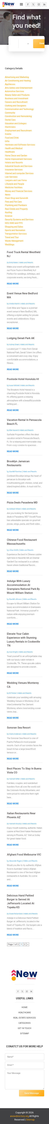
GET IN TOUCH (24, 1028)
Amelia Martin (14, 304)
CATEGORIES (25, 1023)
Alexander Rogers (15, 861)
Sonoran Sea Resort (18, 727)
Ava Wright (13, 652)
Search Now (43, 45)
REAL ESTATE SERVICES (24, 1018)
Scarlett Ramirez (15, 472)
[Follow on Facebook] (28, 4)
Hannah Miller (14, 779)
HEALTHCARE (24, 1012)
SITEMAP (24, 1033)
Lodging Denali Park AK (20, 338)
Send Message (31, 1093)
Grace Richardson (15, 914)
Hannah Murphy (15, 824)
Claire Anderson (15, 734)
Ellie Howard (13, 430)
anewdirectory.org (19, 1116)
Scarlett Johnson (15, 599)
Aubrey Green (14, 344)
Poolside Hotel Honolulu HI (23, 379)
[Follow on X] (33, 4)
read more (13, 283)
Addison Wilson (15, 509)
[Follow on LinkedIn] (44, 4)
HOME (24, 1007)
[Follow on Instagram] (39, 4)
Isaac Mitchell (14, 385)
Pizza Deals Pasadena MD (22, 502)
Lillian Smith (13, 550)
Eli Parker (12, 693)
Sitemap (30, 1119)
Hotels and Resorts (26, 262)
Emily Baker (13, 262)
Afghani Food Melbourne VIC (24, 854)
